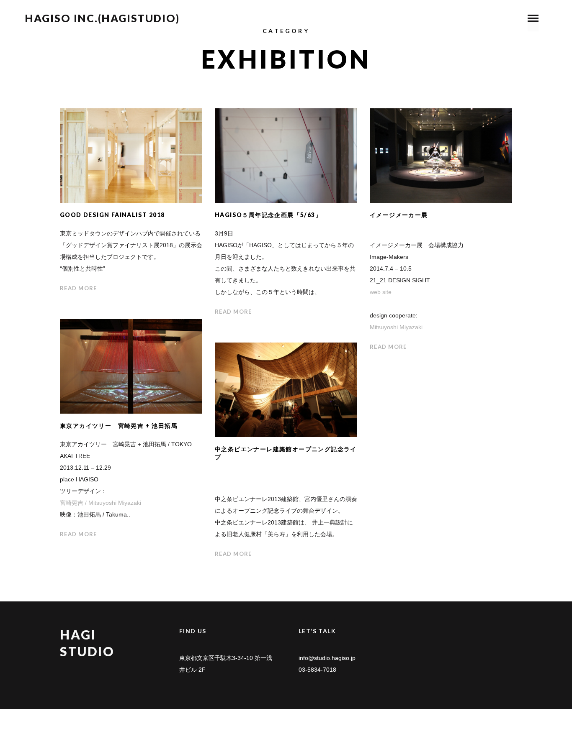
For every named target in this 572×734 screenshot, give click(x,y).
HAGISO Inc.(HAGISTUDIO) (102, 18)
